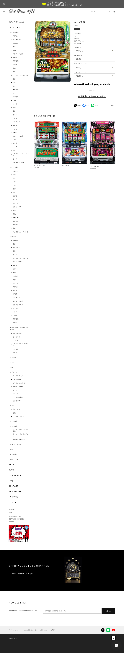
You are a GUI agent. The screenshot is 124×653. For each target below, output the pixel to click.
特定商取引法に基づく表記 (16, 519)
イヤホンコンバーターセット (81, 63)
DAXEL (15, 100)
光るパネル (16, 409)
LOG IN (12, 502)
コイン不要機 (17, 379)
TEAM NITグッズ (18, 416)
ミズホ (15, 199)
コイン (15, 390)
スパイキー (16, 97)
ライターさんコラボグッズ (20, 435)
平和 (14, 189)
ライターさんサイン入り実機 (20, 430)
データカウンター (18, 376)
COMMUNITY (15, 475)
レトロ (15, 147)
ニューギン (16, 203)
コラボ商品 (13, 426)
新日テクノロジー (18, 162)
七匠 (14, 107)
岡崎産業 (15, 61)
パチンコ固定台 (18, 397)
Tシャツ (15, 340)
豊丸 (14, 214)
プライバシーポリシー (15, 516)
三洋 (14, 82)
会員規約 (11, 521)
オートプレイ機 (18, 386)
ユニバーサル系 (18, 136)
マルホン (15, 221)
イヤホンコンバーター (20, 383)
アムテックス (17, 39)
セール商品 (13, 421)
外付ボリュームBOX (79, 47)
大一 (14, 210)
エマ (14, 46)
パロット (13, 367)
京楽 (14, 68)
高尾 (14, 228)
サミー (15, 86)
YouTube (12, 509)
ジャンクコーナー (15, 444)
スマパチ (13, 362)
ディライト (16, 104)
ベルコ (15, 129)
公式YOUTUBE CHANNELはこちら (23, 573)
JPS (14, 93)
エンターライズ (18, 54)
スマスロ (13, 236)
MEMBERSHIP (15, 492)
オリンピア (16, 247)
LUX (14, 140)
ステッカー (16, 349)
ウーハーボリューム (78, 55)
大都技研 (15, 89)
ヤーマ (15, 132)
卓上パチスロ (14, 459)
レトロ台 (13, 357)
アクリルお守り (18, 333)
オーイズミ (16, 57)
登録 (108, 611)
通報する (113, 105)
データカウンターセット (80, 72)
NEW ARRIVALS (16, 22)
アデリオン (16, 36)
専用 (11, 449)
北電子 (15, 64)
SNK (14, 50)
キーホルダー (17, 337)
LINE (10, 512)
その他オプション (18, 401)
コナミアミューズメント (20, 75)
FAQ (11, 481)
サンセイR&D (17, 207)
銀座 (14, 71)
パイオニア (16, 118)
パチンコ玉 (16, 394)
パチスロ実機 (14, 32)
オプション (13, 372)
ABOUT (12, 464)
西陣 (14, 150)
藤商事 (15, 125)
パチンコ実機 (14, 167)
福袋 (14, 413)
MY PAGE (13, 497)
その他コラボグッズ (19, 439)
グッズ (12, 405)
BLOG (12, 470)
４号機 (15, 143)
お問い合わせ (43, 630)
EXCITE (15, 43)
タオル (15, 352)
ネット (15, 115)
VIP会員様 (13, 454)
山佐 (14, 111)
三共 (14, 79)
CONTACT (13, 486)
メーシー (15, 217)
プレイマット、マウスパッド (20, 344)
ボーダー (15, 159)
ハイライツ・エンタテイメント (21, 154)
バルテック (16, 122)
